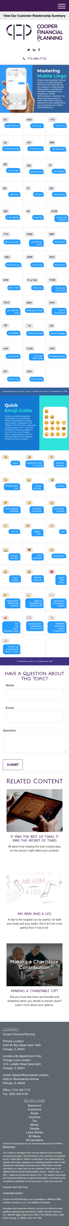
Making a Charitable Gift (34, 991)
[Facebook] (39, 50)
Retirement (34, 1105)
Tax (34, 1121)
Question (9, 730)
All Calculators (34, 1140)
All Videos (34, 1136)
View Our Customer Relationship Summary (34, 15)
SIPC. (18, 1214)
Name (10, 685)
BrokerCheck (9, 1146)
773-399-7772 (36, 58)
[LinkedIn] (34, 50)
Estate (34, 1113)
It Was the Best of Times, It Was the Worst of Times (34, 839)
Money (34, 1124)
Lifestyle (34, 1128)
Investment (34, 1109)
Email (10, 708)
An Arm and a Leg (35, 914)
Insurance (35, 1117)
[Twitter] (28, 50)
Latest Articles (34, 1132)
